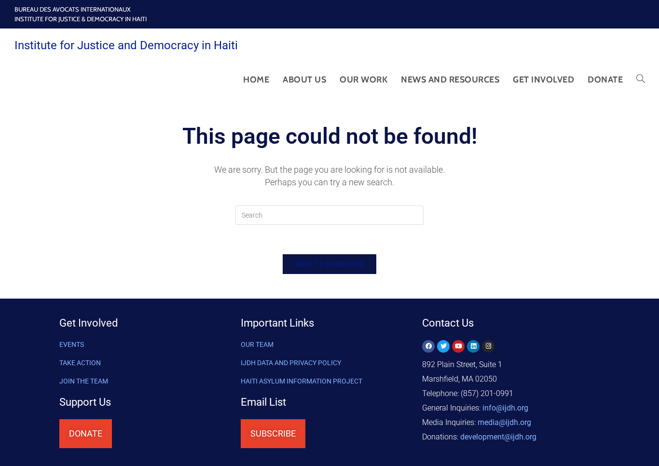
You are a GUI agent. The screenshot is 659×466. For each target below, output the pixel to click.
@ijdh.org (498, 436)
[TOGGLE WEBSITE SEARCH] (641, 79)
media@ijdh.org (504, 422)
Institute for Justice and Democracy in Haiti (126, 45)
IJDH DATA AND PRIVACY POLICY (291, 363)
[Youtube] (458, 346)
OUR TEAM (257, 344)
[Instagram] (488, 346)
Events (71, 344)
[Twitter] (443, 346)
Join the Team (83, 381)
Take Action (80, 363)
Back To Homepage (329, 264)
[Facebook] (428, 346)
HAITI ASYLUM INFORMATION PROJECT (301, 381)
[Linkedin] (473, 346)
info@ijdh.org (505, 407)
